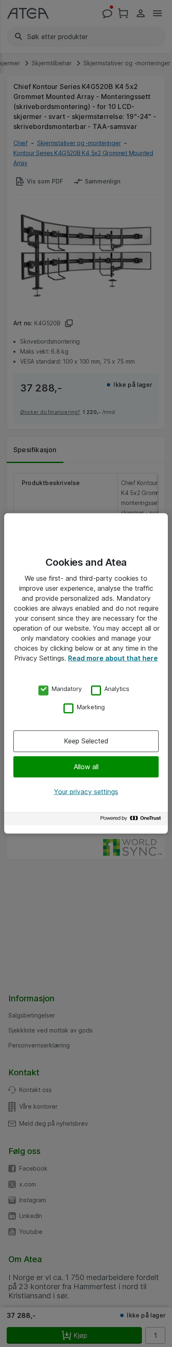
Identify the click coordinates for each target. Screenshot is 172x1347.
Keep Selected (86, 741)
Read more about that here (113, 658)
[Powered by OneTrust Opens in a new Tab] (132, 820)
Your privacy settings (86, 791)
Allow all (86, 766)
